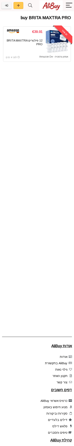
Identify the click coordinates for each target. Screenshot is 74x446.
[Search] (30, 5)
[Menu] (69, 5)
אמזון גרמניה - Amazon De (53, 56)
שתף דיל (18, 5)
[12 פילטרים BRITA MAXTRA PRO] (57, 41)
